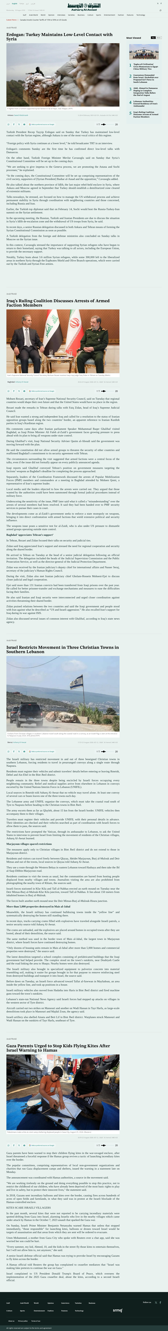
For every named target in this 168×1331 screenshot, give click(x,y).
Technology (140, 15)
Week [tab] (158, 38)
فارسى (33, 4)
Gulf (24, 15)
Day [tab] (153, 38)
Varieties (71, 15)
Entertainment (109, 15)
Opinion (51, 15)
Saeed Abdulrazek (21, 115)
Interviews (61, 15)
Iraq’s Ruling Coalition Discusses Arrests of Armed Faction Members (145, 114)
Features (130, 15)
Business (81, 15)
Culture (90, 15)
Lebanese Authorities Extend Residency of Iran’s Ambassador (145, 104)
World (43, 15)
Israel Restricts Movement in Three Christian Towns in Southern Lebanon (48, 20)
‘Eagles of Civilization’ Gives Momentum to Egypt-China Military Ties (145, 66)
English (14, 4)
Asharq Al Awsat (21, 382)
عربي (8, 4)
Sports (98, 15)
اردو (27, 4)
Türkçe (21, 4)
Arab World (33, 15)
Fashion (121, 15)
